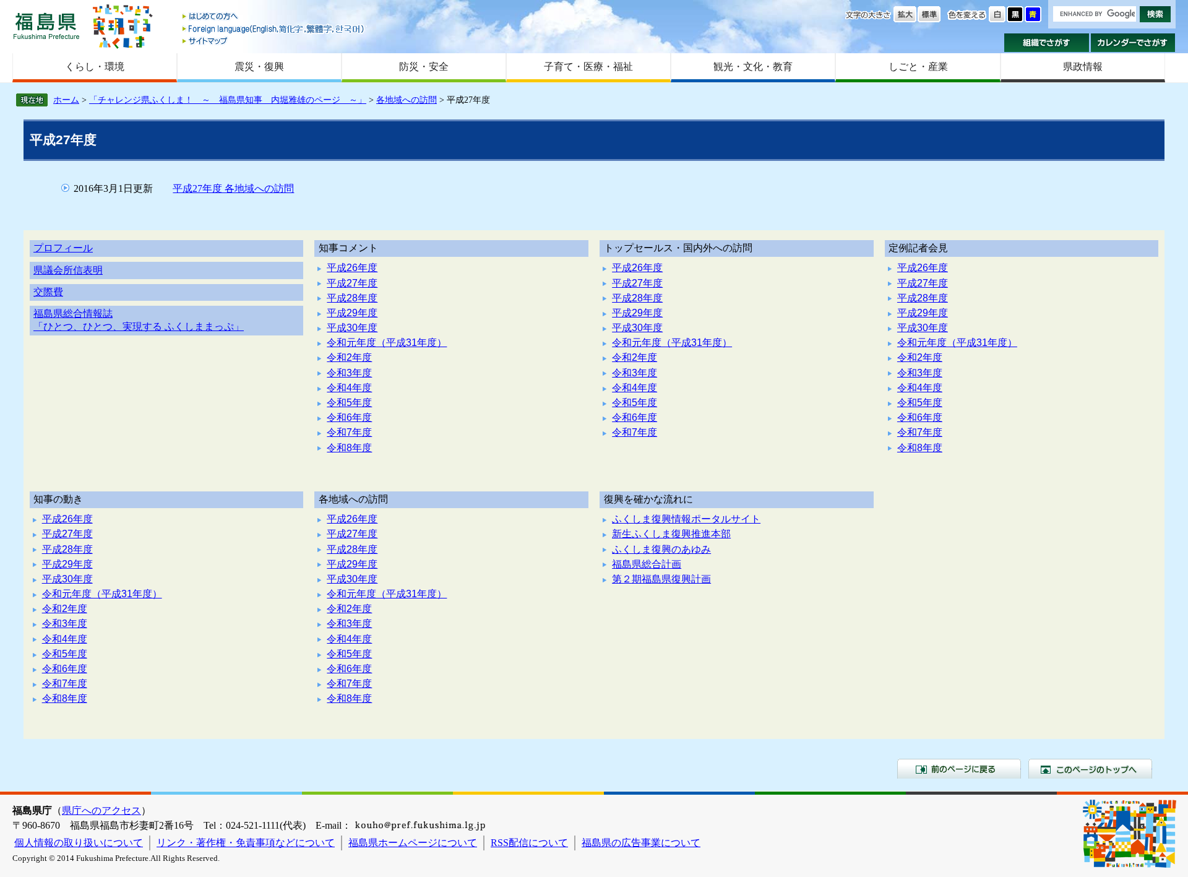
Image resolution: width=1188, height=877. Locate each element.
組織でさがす (1046, 42)
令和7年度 (349, 432)
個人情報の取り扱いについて (78, 842)
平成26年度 (352, 267)
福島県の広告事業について (641, 842)
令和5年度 (349, 402)
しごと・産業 (918, 66)
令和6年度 (349, 417)
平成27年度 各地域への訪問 (233, 188)
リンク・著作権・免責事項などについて (246, 842)
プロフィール (63, 248)
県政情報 (1083, 66)
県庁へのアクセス (101, 810)
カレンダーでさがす (1133, 42)
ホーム (66, 100)
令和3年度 (349, 373)
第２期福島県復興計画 (661, 579)
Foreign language (274, 29)
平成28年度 (352, 298)
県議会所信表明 (68, 270)
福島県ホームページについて (412, 842)
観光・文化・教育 (753, 66)
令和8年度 (349, 448)
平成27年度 (352, 283)
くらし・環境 (94, 66)
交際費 (48, 292)
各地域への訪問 (406, 100)
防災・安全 (424, 66)
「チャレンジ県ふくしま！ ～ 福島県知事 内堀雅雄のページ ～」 (227, 100)
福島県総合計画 (646, 564)
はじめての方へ (274, 17)
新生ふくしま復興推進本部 (671, 534)
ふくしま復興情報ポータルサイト (686, 519)
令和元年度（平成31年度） (387, 342)
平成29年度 (352, 313)
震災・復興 (259, 66)
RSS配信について (529, 842)
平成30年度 (352, 327)
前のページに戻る (959, 769)
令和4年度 (349, 387)
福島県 (46, 25)
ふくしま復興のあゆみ (661, 549)
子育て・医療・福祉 (588, 66)
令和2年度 (349, 357)
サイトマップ (274, 40)
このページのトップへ (1090, 769)
